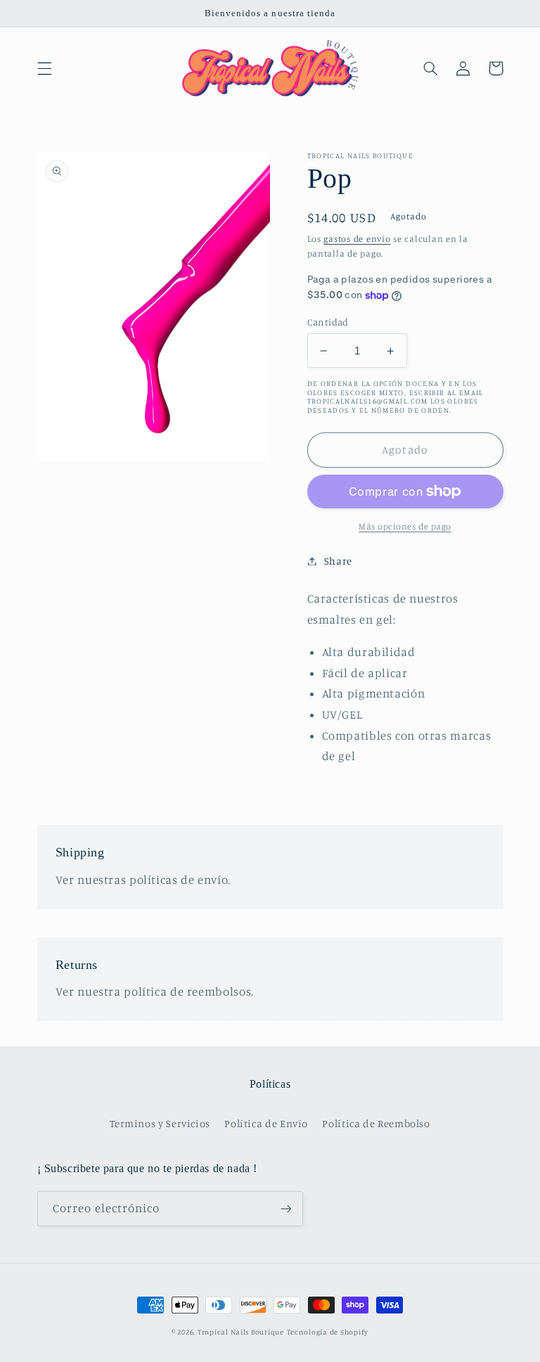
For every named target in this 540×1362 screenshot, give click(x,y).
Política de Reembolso (376, 1123)
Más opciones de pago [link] (405, 526)
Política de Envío (266, 1123)
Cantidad (328, 322)
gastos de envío (356, 238)
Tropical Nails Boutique (241, 1332)
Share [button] (338, 561)
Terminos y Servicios (160, 1123)
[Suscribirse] (285, 1208)
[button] (44, 68)
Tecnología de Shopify (327, 1332)
